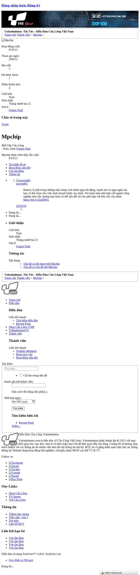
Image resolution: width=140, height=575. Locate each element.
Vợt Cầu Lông (17, 499)
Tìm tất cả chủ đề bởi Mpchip (40, 267)
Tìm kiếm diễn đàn (27, 320)
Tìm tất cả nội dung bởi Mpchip (41, 263)
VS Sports (15, 496)
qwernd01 (22, 183)
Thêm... (16, 426)
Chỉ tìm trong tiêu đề (35, 375)
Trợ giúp (14, 520)
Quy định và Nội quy (21, 560)
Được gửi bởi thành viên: (18, 381)
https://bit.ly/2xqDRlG (36, 199)
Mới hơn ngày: (12, 397)
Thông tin (14, 174)
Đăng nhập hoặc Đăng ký (20, 5)
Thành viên (15, 333)
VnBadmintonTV (19, 330)
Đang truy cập (24, 354)
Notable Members (26, 351)
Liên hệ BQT (16, 523)
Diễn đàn (14, 303)
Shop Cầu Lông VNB (21, 327)
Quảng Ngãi (16, 110)
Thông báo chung (19, 514)
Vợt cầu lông (16, 537)
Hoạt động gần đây (20, 167)
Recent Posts (23, 323)
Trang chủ (14, 299)
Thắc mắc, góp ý (18, 517)
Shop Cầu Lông (18, 493)
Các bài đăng (16, 170)
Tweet (5, 124)
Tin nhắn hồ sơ (17, 164)
